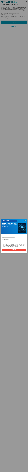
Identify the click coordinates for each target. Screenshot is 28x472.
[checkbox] (2, 244)
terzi (21, 244)
